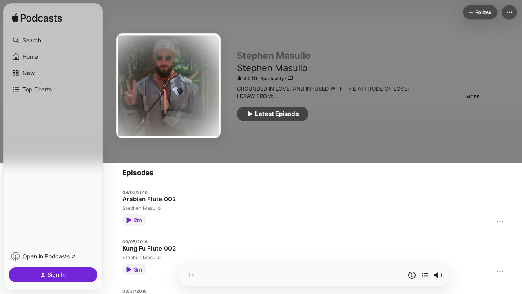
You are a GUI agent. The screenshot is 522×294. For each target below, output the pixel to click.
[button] (53, 40)
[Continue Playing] (425, 275)
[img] (37, 18)
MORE (473, 97)
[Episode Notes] (412, 275)
